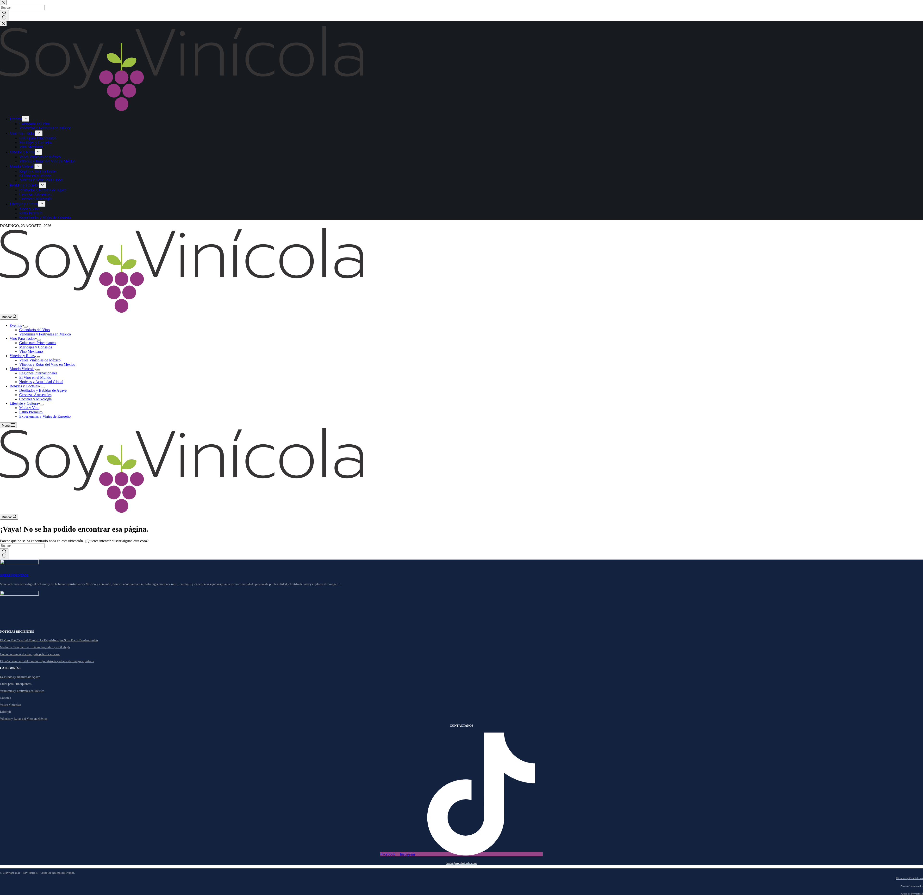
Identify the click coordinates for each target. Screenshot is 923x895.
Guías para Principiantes (37, 343)
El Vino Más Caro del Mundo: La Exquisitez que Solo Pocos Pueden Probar (49, 640)
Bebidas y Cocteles (24, 386)
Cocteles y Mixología (35, 399)
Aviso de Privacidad (912, 893)
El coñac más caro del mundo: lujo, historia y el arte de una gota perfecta (47, 661)
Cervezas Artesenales (35, 395)
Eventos (16, 325)
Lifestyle (6, 711)
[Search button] (4, 553)
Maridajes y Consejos (35, 347)
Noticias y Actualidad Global (41, 382)
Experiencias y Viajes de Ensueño (45, 416)
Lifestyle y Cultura (24, 403)
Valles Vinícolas (10, 704)
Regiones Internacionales (38, 373)
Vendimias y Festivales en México (45, 334)
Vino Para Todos (22, 338)
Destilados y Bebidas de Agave (43, 390)
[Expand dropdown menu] (26, 327)
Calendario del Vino (34, 330)
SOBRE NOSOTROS (14, 575)
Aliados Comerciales (911, 885)
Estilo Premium (31, 412)
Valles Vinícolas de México (40, 360)
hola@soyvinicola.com (461, 863)
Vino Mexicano (31, 351)
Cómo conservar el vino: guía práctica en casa (30, 654)
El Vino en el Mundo (35, 377)
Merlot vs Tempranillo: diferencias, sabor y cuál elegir (35, 647)
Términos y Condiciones (909, 878)
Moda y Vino (29, 408)
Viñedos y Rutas (22, 356)
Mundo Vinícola (22, 369)
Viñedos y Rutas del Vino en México (47, 364)
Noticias (5, 698)
